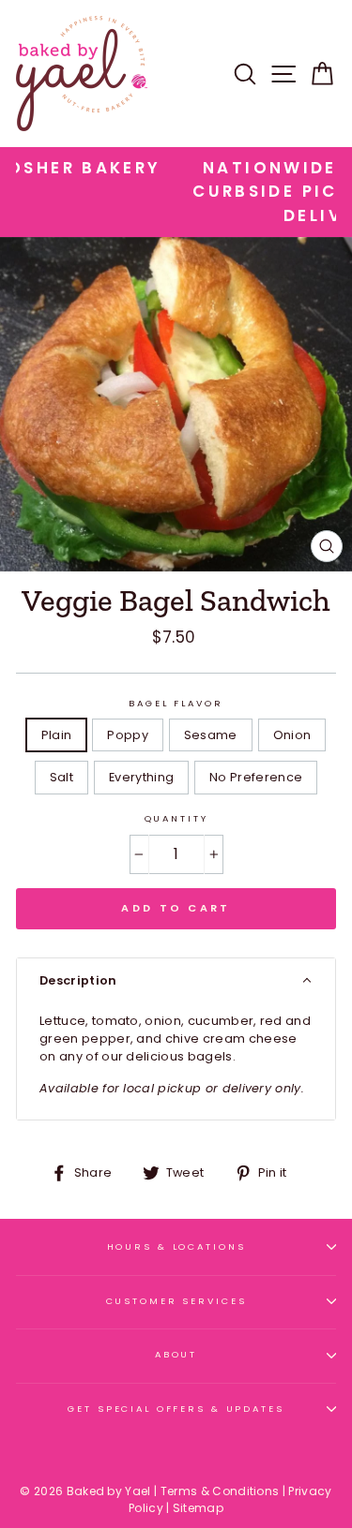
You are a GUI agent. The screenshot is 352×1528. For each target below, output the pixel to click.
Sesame (210, 735)
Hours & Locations (176, 1246)
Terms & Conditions (220, 1491)
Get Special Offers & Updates (175, 1408)
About (176, 1354)
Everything (141, 777)
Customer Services (176, 1301)
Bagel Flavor (175, 703)
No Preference (255, 777)
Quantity (176, 818)
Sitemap (198, 1508)
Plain (56, 735)
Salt (61, 777)
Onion (292, 735)
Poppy (127, 735)
